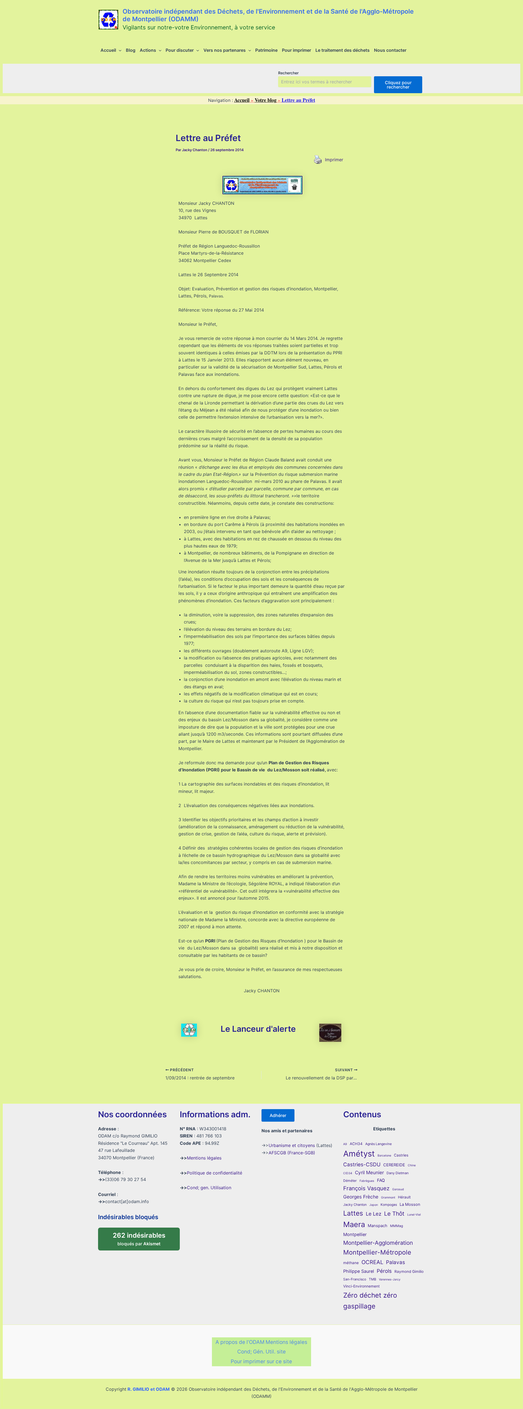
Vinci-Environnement (361, 1286)
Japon (373, 1205)
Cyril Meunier (369, 1172)
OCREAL (372, 1262)
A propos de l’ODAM (239, 1342)
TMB (372, 1279)
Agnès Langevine (378, 1144)
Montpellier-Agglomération (378, 1242)
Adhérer (278, 1115)
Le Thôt (394, 1213)
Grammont (388, 1197)
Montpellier (355, 1234)
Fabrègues (367, 1181)
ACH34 (356, 1144)
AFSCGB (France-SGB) (292, 1152)
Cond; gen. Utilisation (209, 1187)
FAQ (381, 1180)
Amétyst (359, 1153)
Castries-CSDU (362, 1164)
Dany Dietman (398, 1173)
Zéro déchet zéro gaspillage (370, 1300)
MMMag (396, 1226)
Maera (354, 1224)
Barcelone (384, 1155)
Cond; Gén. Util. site (261, 1352)
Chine (412, 1165)
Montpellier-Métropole (377, 1252)
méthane (351, 1263)
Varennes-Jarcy (389, 1279)
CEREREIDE (394, 1164)
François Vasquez (366, 1188)
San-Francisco (354, 1279)
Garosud (398, 1189)
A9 (345, 1144)
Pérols (384, 1271)
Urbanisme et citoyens (292, 1145)
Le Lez (373, 1214)
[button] (118, 50)
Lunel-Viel (414, 1214)
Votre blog (265, 100)
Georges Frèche (360, 1197)
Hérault (404, 1197)
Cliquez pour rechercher (398, 85)
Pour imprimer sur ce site (261, 1361)
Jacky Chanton (355, 1205)
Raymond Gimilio (409, 1271)
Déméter (350, 1181)
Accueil (242, 100)
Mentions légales (204, 1158)
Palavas (395, 1262)
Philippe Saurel (358, 1271)
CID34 (347, 1173)
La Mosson (410, 1204)
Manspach (377, 1225)
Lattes (353, 1213)
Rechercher (288, 73)
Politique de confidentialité (214, 1173)
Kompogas (389, 1205)
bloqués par (145, 1237)
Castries (401, 1155)
